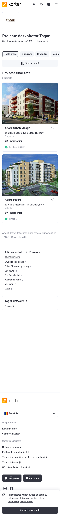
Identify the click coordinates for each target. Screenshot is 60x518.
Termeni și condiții (11, 462)
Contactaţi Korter (11, 433)
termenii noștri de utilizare (20, 501)
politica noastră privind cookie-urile (25, 498)
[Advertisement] (30, 349)
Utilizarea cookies (11, 447)
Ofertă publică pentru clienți (16, 467)
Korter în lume (9, 428)
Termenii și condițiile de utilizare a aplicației (24, 457)
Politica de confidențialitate (16, 452)
